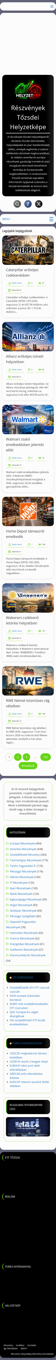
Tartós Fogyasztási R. (23, 866)
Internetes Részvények (24, 933)
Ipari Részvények (20, 888)
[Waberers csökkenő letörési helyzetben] (28, 598)
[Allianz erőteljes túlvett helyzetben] (28, 336)
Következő (28, 765)
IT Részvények (18, 882)
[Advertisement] (28, 42)
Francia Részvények (22, 938)
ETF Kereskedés (22, 977)
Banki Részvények (21, 894)
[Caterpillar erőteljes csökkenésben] (28, 250)
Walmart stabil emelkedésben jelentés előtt (25, 444)
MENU (6, 219)
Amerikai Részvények (23, 849)
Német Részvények (22, 877)
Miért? (24, 1348)
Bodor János (17, 283)
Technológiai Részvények (25, 860)
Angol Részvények (21, 905)
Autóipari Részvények (23, 910)
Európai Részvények (22, 843)
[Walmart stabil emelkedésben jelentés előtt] (28, 419)
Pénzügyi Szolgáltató (23, 916)
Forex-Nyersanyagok (27, 1043)
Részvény (8, 1345)
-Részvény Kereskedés (43, 1353)
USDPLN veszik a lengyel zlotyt (29, 1061)
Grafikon (20, 1345)
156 (45, 757)
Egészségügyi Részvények (26, 899)
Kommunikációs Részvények (27, 955)
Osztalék (31, 1345)
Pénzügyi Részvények (23, 871)
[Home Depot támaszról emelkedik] (28, 511)
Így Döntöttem (11, 1348)
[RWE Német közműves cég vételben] (28, 681)
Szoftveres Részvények (24, 949)
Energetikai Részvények (24, 944)
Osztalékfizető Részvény (25, 854)
